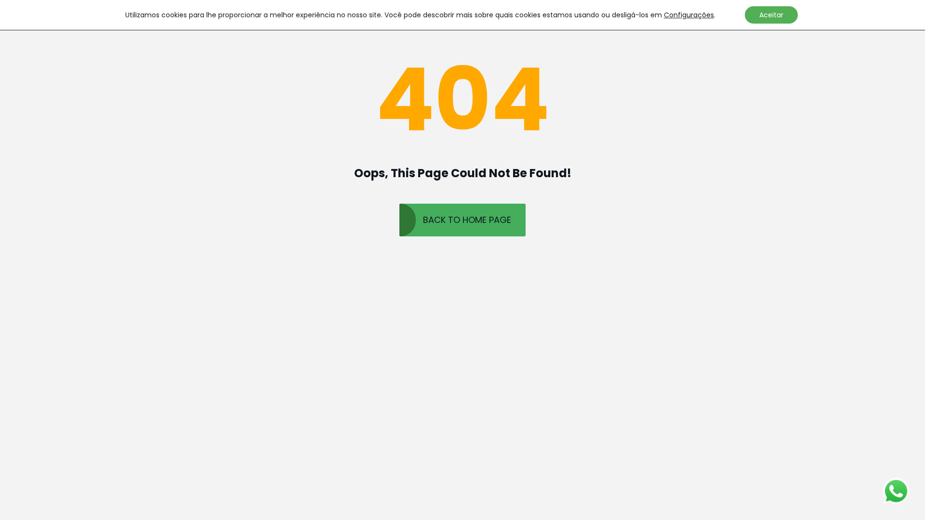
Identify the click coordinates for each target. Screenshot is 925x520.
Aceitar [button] (771, 15)
